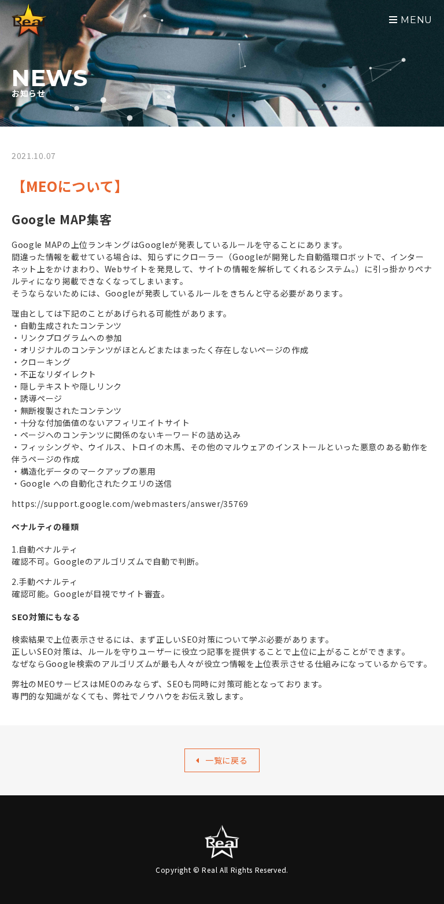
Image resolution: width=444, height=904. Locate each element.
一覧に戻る (226, 760)
